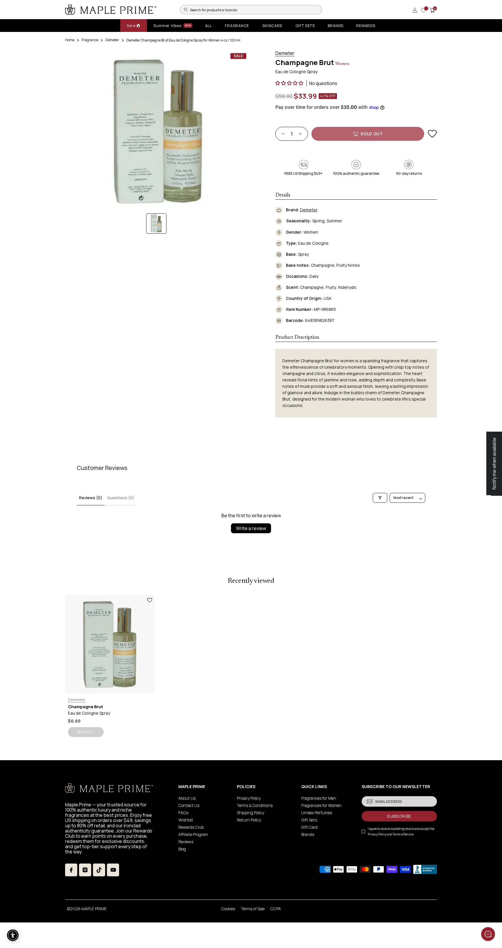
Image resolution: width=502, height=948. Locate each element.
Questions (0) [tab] (120, 497)
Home (69, 39)
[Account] (414, 10)
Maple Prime (94, 908)
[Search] (185, 9)
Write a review (251, 528)
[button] (289, 83)
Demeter (112, 39)
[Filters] (380, 498)
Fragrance (90, 39)
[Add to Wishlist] (432, 134)
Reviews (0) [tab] (90, 497)
